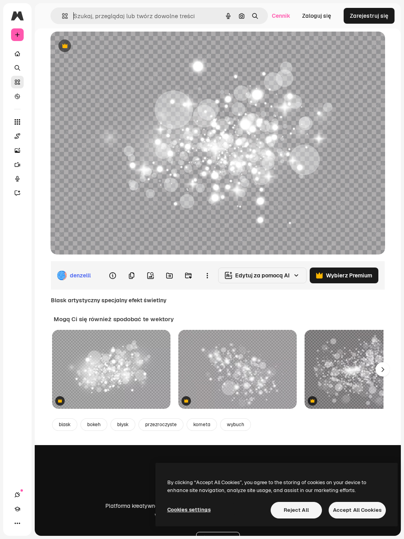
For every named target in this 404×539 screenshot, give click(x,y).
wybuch (235, 424)
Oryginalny (105, 46)
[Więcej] (17, 523)
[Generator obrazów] (17, 150)
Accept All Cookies (357, 510)
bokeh (94, 424)
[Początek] (17, 53)
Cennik (281, 15)
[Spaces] (17, 136)
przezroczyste (161, 424)
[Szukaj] (17, 68)
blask (65, 424)
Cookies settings (189, 509)
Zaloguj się (316, 15)
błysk (123, 424)
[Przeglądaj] (17, 96)
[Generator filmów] (17, 164)
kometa (201, 424)
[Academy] (17, 509)
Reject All (296, 510)
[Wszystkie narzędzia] (17, 122)
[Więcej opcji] (207, 275)
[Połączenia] (17, 494)
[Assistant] (17, 193)
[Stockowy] (17, 82)
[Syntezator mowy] (17, 178)
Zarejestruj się (369, 15)
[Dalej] (383, 369)
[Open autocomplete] (62, 16)
